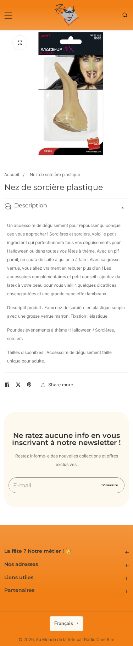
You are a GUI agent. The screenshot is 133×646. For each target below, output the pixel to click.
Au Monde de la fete (56, 639)
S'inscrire (109, 485)
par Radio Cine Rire (96, 639)
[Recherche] (125, 14)
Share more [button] (60, 384)
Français (64, 623)
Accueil (11, 174)
